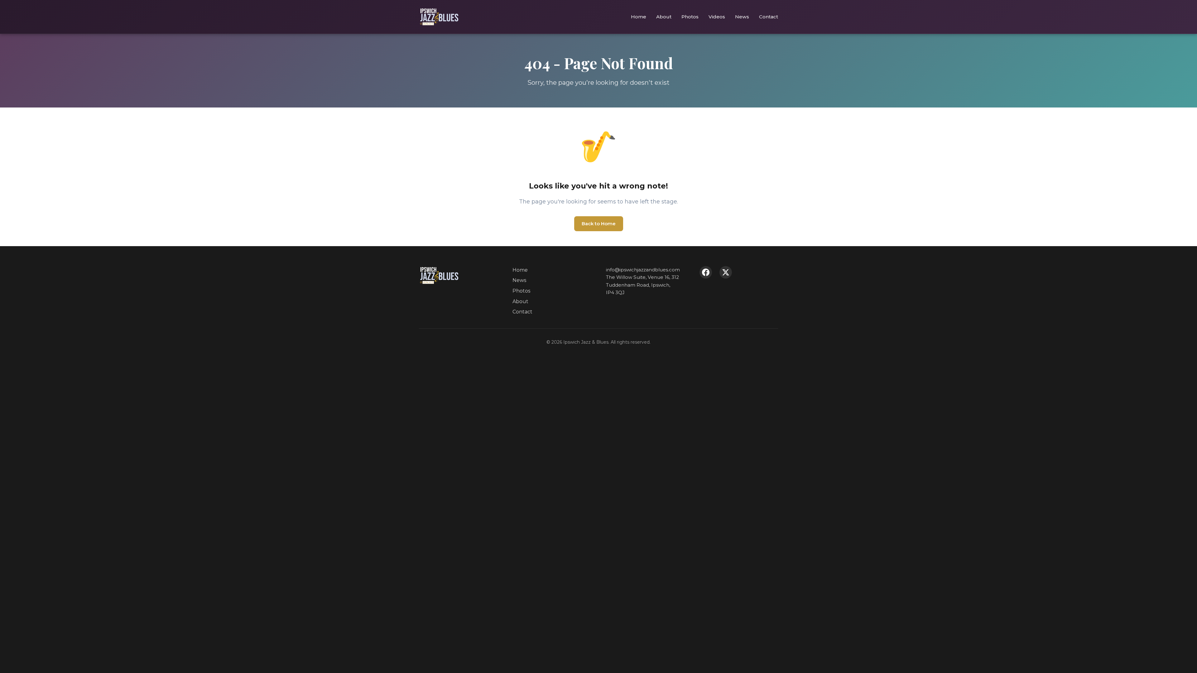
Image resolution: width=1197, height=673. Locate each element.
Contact (768, 17)
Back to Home (599, 224)
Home (638, 17)
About (663, 17)
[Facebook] (705, 272)
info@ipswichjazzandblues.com (643, 270)
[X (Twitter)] (725, 272)
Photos (690, 17)
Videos (717, 17)
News (742, 17)
